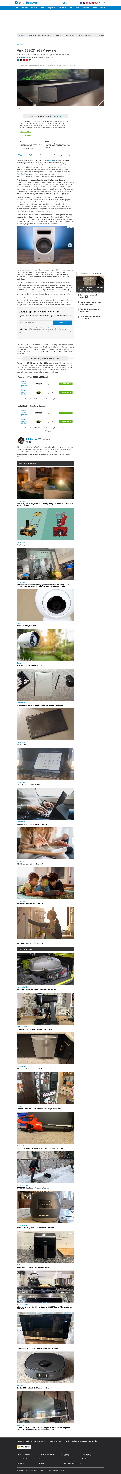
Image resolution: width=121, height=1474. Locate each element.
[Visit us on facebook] (81, 3)
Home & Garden (75, 8)
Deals (42, 8)
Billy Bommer (32, 57)
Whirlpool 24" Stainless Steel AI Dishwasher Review (91, 289)
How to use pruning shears (65, 35)
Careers (41, 1463)
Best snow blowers (85, 35)
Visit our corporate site (89, 1441)
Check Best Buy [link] (25, 135)
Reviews (34, 8)
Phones (86, 8)
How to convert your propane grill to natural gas (90, 303)
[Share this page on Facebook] (18, 60)
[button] (102, 3)
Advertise (63, 1459)
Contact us (20, 1463)
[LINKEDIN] (27, 442)
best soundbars (47, 160)
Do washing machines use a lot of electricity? (91, 317)
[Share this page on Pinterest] (24, 60)
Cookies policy (86, 1455)
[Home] (17, 8)
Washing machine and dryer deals (40, 35)
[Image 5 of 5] (70, 245)
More (102, 8)
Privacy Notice (23, 329)
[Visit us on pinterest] (93, 3)
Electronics (62, 8)
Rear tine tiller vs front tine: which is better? (89, 310)
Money (94, 8)
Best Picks (24, 8)
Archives (41, 1459)
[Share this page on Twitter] (21, 60)
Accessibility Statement (24, 1459)
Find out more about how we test (57, 157)
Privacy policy (64, 1455)
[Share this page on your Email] (30, 60)
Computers (51, 8)
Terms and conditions (24, 1455)
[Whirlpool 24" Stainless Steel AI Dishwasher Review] (90, 283)
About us (85, 1459)
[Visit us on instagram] (87, 3)
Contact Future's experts (46, 1455)
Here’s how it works (69, 65)
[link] (25, 384)
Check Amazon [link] (25, 132)
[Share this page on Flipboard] (27, 60)
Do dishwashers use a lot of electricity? (90, 296)
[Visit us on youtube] (90, 3)
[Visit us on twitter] (84, 3)
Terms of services (41, 328)
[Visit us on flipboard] (96, 3)
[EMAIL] (30, 442)
